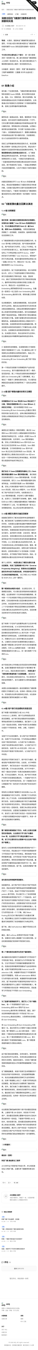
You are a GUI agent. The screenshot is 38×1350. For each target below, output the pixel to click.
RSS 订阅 (23, 1321)
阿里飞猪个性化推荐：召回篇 (10, 1219)
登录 (34, 2)
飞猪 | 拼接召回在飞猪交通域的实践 (13, 1229)
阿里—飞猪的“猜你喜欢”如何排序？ (12, 1239)
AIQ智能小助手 (15, 1195)
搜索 (22, 1319)
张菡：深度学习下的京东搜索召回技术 (13, 1249)
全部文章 (4, 1319)
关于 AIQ (4, 1329)
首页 (3, 9)
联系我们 (4, 1335)
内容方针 (4, 1332)
